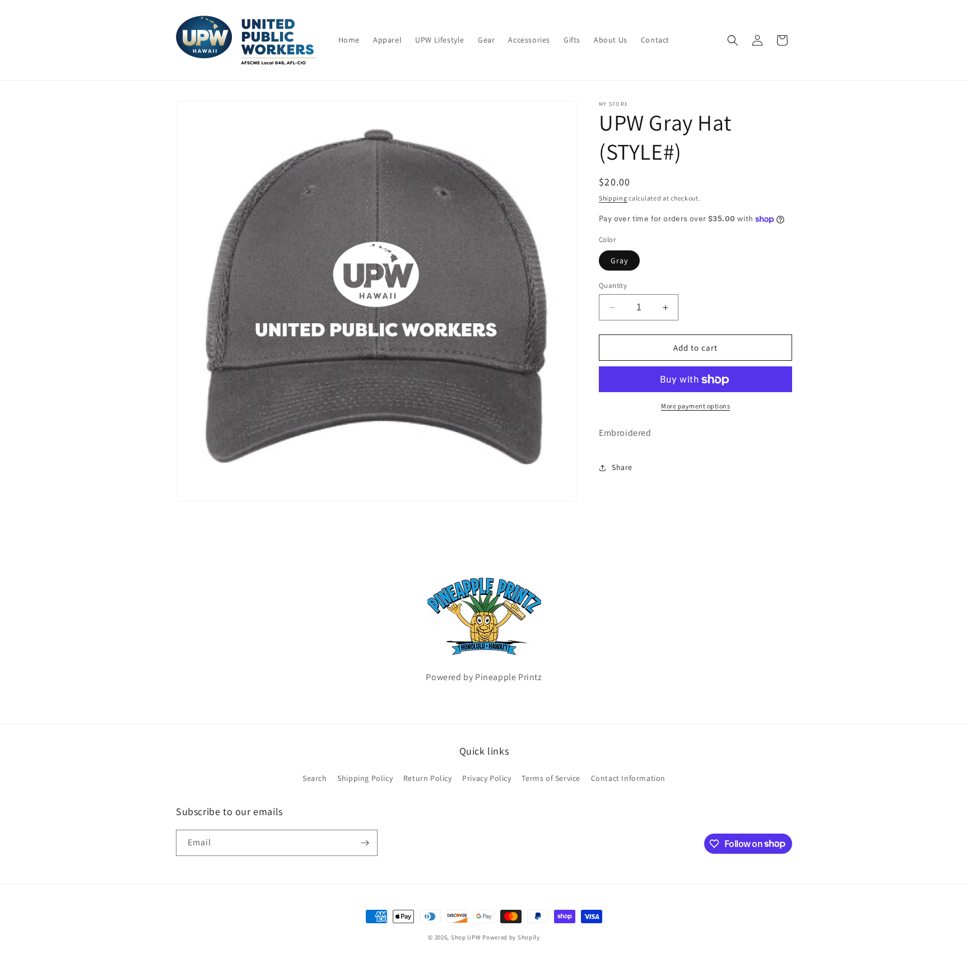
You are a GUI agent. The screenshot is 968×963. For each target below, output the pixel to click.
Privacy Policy (486, 778)
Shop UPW (466, 937)
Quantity (613, 285)
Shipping (613, 198)
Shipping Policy (365, 778)
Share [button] (622, 468)
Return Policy (427, 778)
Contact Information (628, 778)
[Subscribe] (364, 843)
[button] (732, 40)
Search (314, 778)
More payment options (695, 406)
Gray (619, 260)
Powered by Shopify (511, 937)
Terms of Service (551, 778)
